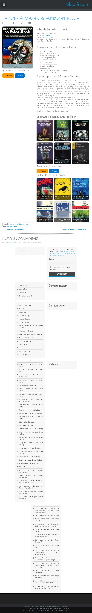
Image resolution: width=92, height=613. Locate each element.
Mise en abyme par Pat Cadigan (30, 410)
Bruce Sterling (24, 316)
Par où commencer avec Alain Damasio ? (47, 530)
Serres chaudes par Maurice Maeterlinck (31, 476)
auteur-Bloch (12, 226)
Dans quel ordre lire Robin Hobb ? (47, 515)
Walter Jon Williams (26, 306)
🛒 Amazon (8, 75)
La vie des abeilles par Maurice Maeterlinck (31, 498)
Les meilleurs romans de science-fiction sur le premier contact (47, 525)
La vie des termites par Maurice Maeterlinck (31, 492)
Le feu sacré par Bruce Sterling (30, 448)
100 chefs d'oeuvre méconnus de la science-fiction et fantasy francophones (62, 253)
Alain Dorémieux (24, 351)
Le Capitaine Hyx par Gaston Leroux (31, 370)
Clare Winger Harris (25, 355)
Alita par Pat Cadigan (26, 422)
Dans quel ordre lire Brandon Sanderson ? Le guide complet (47, 559)
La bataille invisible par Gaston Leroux (31, 365)
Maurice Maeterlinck (26, 338)
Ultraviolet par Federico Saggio (30, 467)
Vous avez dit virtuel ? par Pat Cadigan (31, 406)
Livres (12, 224)
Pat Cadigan (23, 312)
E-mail (51, 259)
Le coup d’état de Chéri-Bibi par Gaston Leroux (31, 376)
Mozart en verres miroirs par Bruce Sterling (31, 433)
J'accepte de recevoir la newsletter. (62, 268)
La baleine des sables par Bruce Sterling (31, 452)
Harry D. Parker (24, 309)
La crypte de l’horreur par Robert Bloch (74, 230)
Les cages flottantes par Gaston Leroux (31, 395)
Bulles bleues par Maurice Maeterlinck (31, 471)
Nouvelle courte (24, 296)
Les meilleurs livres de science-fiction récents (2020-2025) (47, 582)
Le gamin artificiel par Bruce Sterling (31, 444)
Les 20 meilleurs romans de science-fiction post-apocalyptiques (47, 553)
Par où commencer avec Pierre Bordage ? (47, 546)
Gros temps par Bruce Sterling (29, 457)
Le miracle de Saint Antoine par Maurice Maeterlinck (31, 482)
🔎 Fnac (20, 75)
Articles (21, 286)
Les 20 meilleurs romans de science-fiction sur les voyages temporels (47, 565)
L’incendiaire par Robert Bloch (14, 230)
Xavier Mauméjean (25, 341)
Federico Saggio (24, 319)
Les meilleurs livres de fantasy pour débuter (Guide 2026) (47, 587)
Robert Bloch (46, 35)
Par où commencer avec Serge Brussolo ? (47, 577)
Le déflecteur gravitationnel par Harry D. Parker (31, 400)
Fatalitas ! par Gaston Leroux (29, 385)
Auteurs (21, 289)
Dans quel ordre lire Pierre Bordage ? (47, 541)
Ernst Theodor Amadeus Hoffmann (30, 334)
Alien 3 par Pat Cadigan (27, 425)
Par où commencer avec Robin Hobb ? (47, 520)
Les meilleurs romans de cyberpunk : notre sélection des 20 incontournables (47, 510)
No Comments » (22, 224)
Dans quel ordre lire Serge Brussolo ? (47, 571)
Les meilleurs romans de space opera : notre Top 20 (47, 536)
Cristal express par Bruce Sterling (30, 460)
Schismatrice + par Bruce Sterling (31, 429)
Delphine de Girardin (26, 331)
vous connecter (16, 243)
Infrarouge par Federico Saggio (29, 463)
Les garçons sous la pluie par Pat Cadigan (31, 418)
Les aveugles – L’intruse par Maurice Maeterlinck (31, 487)
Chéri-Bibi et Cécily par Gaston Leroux (31, 381)
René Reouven (23, 345)
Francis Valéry (24, 348)
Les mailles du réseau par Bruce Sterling (31, 438)
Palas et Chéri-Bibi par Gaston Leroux (31, 390)
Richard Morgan (24, 322)
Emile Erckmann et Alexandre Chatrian (31, 327)
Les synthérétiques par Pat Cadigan (31, 413)
